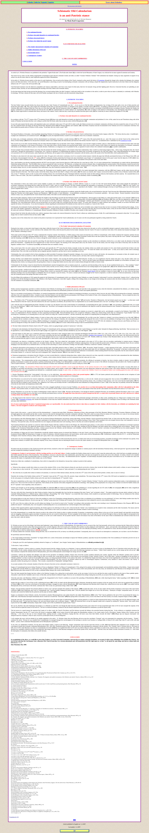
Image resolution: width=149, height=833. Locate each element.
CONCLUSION (27, 61)
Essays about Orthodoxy (114, 2)
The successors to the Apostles (75, 6)
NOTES (74, 64)
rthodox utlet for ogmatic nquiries (40, 2)
